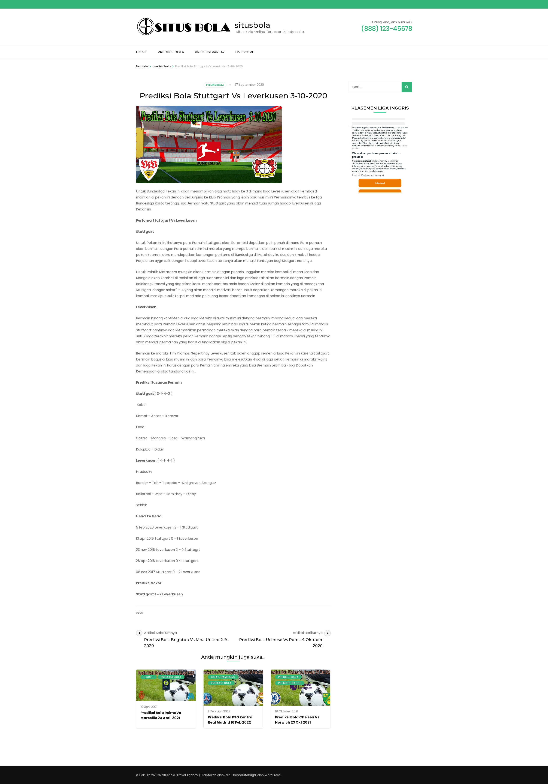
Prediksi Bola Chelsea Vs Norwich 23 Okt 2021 (297, 720)
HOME (141, 52)
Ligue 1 (148, 677)
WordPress (272, 775)
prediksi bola (215, 85)
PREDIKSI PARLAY (210, 52)
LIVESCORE (244, 52)
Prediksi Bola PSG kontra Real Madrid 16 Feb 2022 (230, 720)
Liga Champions (223, 677)
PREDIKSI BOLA (171, 52)
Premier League (289, 683)
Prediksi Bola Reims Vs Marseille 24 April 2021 (160, 715)
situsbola (252, 25)
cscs (139, 612)
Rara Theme (233, 775)
